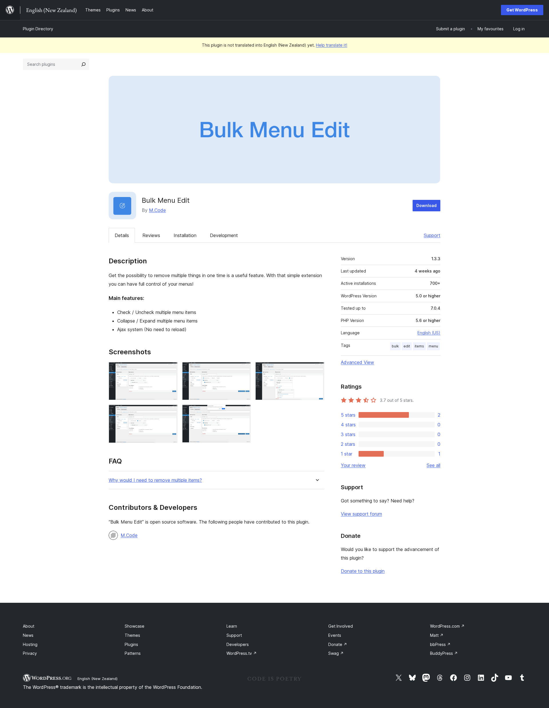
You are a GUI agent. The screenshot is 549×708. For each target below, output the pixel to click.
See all (433, 465)
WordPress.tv (241, 653)
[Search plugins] (83, 64)
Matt (436, 635)
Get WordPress (522, 9)
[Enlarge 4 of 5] (170, 412)
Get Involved (340, 626)
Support (432, 235)
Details (122, 235)
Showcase (134, 626)
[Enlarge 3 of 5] (316, 370)
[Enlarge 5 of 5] (243, 412)
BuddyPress (444, 653)
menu (433, 346)
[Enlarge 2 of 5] (243, 370)
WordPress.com (447, 626)
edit (406, 346)
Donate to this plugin (363, 571)
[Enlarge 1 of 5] (170, 370)
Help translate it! (331, 45)
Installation (185, 235)
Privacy (30, 653)
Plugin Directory (38, 28)
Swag (336, 653)
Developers (237, 644)
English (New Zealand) (97, 678)
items (419, 346)
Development (224, 235)
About (28, 626)
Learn (231, 626)
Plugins (131, 644)
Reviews (151, 235)
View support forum (361, 514)
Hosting (30, 644)
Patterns (133, 653)
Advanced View (357, 362)
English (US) (428, 332)
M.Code (157, 210)
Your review (353, 465)
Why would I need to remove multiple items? (155, 480)
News (28, 635)
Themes (132, 635)
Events (334, 635)
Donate (337, 644)
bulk (395, 346)
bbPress (440, 644)
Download (426, 205)
